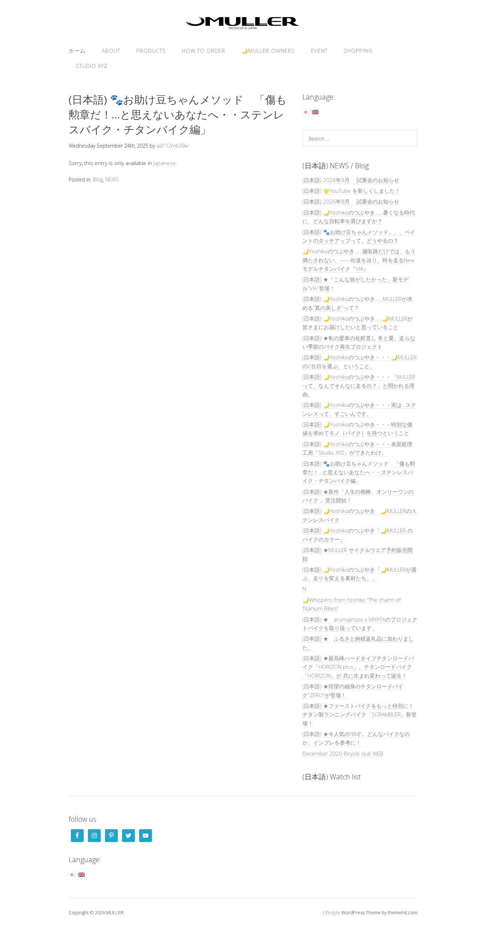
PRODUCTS (151, 50)
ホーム (77, 50)
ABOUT (111, 50)
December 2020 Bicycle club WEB (342, 753)
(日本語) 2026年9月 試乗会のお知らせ (350, 180)
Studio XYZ (91, 65)
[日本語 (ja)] (305, 111)
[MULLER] (243, 25)
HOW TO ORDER (203, 50)
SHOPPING (358, 50)
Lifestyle (331, 912)
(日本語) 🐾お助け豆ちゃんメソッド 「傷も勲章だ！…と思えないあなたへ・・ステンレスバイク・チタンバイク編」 (358, 472)
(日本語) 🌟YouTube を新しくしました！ (351, 190)
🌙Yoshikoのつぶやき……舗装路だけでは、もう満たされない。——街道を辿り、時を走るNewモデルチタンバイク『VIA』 (359, 260)
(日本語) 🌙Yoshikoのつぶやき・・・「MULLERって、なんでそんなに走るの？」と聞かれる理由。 (358, 385)
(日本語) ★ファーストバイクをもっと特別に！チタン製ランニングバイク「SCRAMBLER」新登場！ (359, 714)
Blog (98, 179)
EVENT (319, 50)
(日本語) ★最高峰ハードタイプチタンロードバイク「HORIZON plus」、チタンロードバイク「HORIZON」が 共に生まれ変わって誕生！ (358, 667)
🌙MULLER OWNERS (268, 50)
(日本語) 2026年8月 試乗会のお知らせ (350, 201)
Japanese (164, 162)
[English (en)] (315, 111)
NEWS (112, 179)
